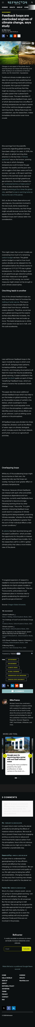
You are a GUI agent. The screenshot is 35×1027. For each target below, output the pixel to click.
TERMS (4, 991)
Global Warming (13, 671)
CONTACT (5, 997)
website (6, 531)
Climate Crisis (13, 667)
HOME (26, 7)
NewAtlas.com (24, 980)
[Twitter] (7, 35)
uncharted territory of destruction (17, 184)
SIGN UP (19, 7)
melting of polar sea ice (10, 302)
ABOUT (4, 983)
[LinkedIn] (11, 35)
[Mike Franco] (5, 702)
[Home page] (17, 3)
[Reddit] (15, 35)
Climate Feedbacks (8, 614)
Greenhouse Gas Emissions (17, 675)
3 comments (19, 691)
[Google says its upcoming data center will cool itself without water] (17, 745)
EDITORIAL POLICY (8, 986)
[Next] (30, 756)
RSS (3, 999)
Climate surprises (7, 626)
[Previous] (5, 756)
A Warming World (7, 645)
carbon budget (7, 257)
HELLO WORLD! (7, 978)
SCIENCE (5, 7)
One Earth (11, 378)
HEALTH (12, 7)
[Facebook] (3, 35)
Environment (6, 12)
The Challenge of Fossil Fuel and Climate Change (17, 619)
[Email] (19, 35)
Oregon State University (17, 605)
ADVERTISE (5, 989)
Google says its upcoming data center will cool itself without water (16, 758)
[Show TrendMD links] (32, 653)
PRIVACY (5, 994)
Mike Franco (15, 700)
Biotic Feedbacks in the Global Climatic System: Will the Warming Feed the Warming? (17, 632)
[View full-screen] (33, 43)
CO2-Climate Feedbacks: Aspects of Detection (16, 640)
